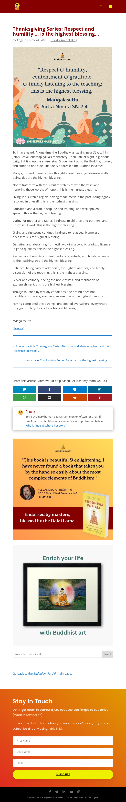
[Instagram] (78, 792)
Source (18, 328)
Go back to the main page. (42, 673)
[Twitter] (56, 792)
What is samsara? (27, 715)
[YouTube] (71, 792)
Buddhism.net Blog (64, 40)
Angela (21, 40)
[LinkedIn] (64, 792)
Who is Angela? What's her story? (46, 425)
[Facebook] (50, 792)
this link (55, 729)
